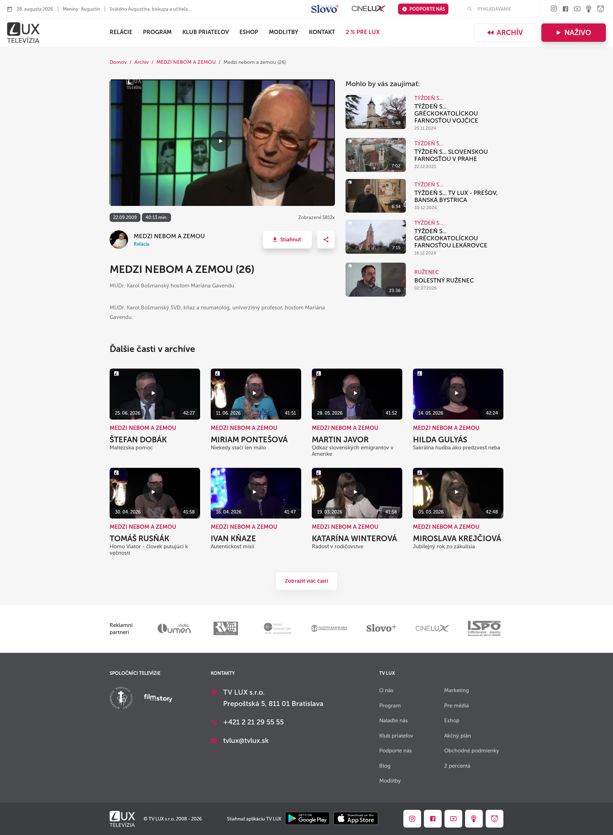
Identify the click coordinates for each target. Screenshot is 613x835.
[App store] (355, 819)
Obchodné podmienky (471, 750)
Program (157, 32)
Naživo (577, 32)
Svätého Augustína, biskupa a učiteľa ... (151, 9)
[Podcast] (589, 9)
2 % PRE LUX (363, 32)
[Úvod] (23, 32)
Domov (118, 62)
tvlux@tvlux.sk (246, 740)
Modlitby (283, 32)
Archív (510, 32)
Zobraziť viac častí (306, 581)
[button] (287, 239)
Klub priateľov (205, 32)
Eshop (451, 720)
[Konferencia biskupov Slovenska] (121, 699)
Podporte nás (427, 9)
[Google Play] (307, 819)
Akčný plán (457, 736)
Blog (385, 766)
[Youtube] (577, 9)
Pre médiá (456, 705)
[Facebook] (565, 9)
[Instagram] (553, 9)
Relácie (121, 32)
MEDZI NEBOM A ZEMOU (186, 62)
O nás (386, 690)
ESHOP (248, 32)
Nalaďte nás (393, 720)
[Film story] (158, 699)
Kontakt (322, 32)
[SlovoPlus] (325, 9)
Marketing (456, 690)
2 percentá (457, 766)
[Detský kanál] (600, 9)
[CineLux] (369, 9)
